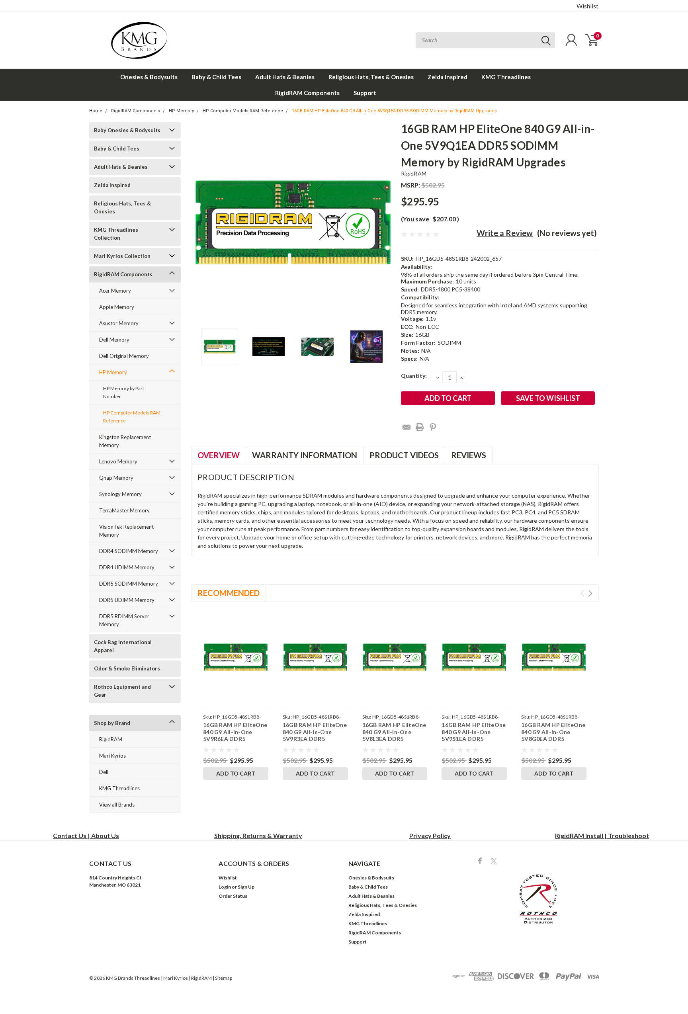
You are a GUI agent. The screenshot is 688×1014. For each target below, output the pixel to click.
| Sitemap (222, 978)
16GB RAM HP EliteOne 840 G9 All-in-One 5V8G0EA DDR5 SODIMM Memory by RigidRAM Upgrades (553, 738)
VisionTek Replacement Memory (126, 531)
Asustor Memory (119, 323)
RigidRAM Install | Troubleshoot (602, 835)
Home (95, 110)
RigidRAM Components (307, 92)
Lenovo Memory (118, 461)
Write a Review (505, 233)
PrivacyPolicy (430, 835)
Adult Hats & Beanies (285, 76)
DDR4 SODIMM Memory (128, 551)
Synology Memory (120, 494)
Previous (201, 222)
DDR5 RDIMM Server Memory (124, 620)
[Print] (420, 427)
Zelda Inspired (447, 76)
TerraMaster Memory (124, 510)
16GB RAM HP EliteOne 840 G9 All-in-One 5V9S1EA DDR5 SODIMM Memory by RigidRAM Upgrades (474, 738)
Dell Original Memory (124, 356)
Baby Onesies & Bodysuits (127, 130)
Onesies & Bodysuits (149, 76)
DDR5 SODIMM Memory (128, 583)
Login (225, 887)
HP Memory (181, 110)
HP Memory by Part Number (123, 392)
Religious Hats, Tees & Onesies (371, 76)
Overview (218, 455)
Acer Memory (115, 290)
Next (385, 222)
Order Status (233, 896)
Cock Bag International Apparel (123, 646)
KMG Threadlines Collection (116, 234)
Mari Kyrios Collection (122, 256)
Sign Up (246, 887)
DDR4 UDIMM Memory (126, 567)
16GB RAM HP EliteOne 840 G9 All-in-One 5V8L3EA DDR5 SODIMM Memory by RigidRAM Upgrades (394, 738)
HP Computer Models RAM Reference (243, 110)
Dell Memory (114, 339)
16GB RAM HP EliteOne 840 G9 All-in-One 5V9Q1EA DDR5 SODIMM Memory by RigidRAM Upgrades (394, 110)
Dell (103, 772)
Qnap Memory (116, 478)
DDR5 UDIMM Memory (126, 600)
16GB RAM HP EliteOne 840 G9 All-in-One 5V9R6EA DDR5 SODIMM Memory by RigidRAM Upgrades (235, 738)
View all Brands (117, 804)
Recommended (228, 593)
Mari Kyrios (112, 755)
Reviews (468, 455)
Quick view (235, 657)
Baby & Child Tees (216, 76)
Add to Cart (235, 773)
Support (365, 92)
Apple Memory (116, 307)
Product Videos (404, 455)
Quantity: (414, 375)
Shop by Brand (112, 723)
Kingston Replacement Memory (125, 441)
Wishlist (587, 6)
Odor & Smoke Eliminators (127, 668)
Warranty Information (304, 455)
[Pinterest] (433, 427)
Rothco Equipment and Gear (122, 691)
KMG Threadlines (506, 76)
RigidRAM (110, 739)
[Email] (406, 427)
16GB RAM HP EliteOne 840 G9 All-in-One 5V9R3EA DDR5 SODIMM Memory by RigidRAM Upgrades (315, 738)
